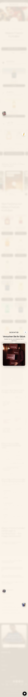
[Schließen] (25, 332)
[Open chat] (25, 694)
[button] (14, 355)
